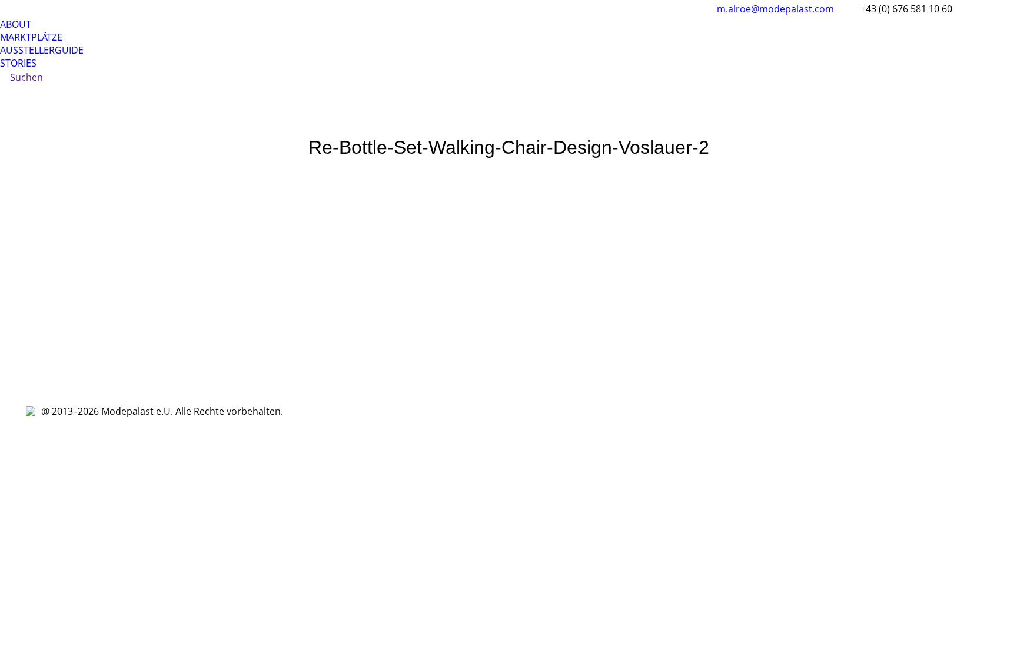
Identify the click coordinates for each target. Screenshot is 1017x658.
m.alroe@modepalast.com (775, 8)
